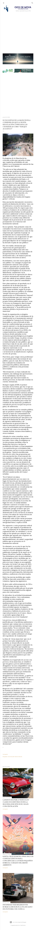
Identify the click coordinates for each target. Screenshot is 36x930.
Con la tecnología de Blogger (19, 922)
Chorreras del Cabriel (13, 756)
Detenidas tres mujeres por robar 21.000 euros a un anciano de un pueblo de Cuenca (17, 907)
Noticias (20, 756)
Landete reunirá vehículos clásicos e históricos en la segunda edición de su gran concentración (16, 803)
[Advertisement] (18, 30)
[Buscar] (32, 2)
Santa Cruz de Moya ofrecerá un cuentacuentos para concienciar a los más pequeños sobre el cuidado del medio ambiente (18, 860)
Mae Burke (22, 925)
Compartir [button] (5, 754)
